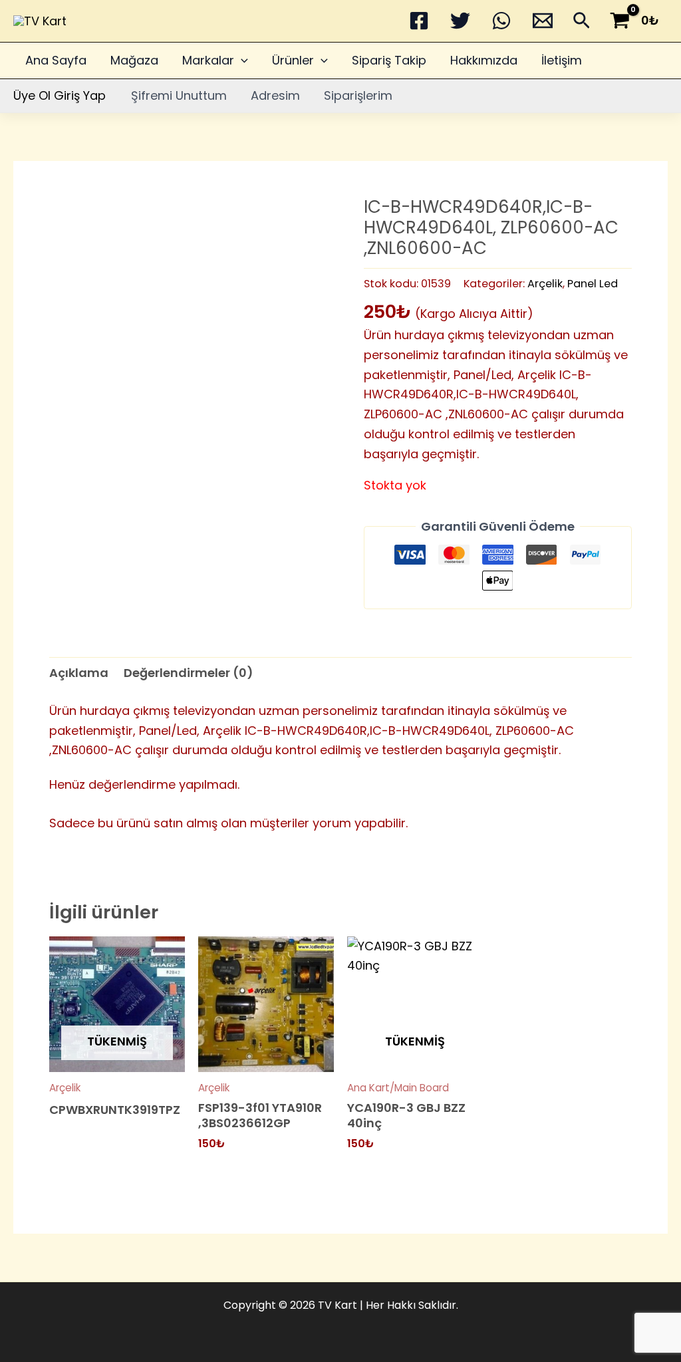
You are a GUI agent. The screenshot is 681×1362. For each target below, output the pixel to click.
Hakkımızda (483, 60)
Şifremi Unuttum (179, 95)
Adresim (275, 95)
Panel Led (592, 283)
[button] (582, 23)
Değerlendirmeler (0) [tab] (188, 672)
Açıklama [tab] (78, 672)
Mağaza (134, 60)
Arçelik (545, 283)
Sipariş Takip (389, 60)
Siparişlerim (358, 95)
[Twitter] (460, 20)
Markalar (208, 60)
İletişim (561, 60)
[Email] (542, 20)
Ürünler (293, 60)
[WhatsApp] (501, 20)
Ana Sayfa (55, 60)
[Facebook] (419, 20)
